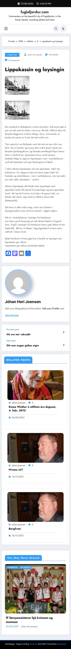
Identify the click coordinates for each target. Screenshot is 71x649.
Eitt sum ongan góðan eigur (23, 345)
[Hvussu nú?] (35, 447)
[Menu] (6, 28)
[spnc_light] (63, 28)
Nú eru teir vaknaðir (19, 334)
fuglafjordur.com (35, 12)
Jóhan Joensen (18, 402)
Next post (11, 341)
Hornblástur (20, 567)
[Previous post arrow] (63, 332)
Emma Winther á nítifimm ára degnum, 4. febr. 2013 (32, 408)
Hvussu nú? (16, 469)
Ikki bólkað (33, 567)
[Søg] (56, 28)
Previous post (13, 329)
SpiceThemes (61, 636)
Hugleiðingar (12, 55)
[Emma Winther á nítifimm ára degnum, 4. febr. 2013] (35, 384)
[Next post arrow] (63, 345)
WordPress (33, 636)
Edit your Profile (50, 308)
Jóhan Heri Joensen (35, 55)
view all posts (12, 315)
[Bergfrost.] (35, 506)
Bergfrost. (15, 529)
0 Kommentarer (14, 60)
